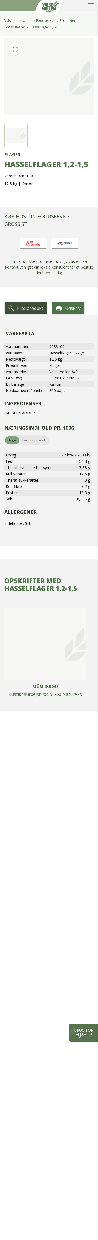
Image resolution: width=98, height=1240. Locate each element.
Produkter (67, 20)
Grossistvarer (14, 27)
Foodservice (45, 20)
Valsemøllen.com (17, 20)
